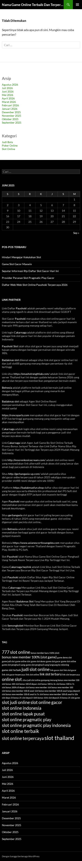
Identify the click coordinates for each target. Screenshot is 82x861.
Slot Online (8, 149)
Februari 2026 (10, 105)
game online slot (22, 661)
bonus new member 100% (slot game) (29, 657)
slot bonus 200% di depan (13, 687)
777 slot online (16, 652)
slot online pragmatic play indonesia (36, 725)
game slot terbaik (11, 670)
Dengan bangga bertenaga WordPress (20, 856)
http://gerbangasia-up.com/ (24, 473)
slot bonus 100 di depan (26, 684)
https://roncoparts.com (15, 415)
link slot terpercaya (71, 674)
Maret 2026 (9, 101)
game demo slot (64, 657)
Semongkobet (15, 625)
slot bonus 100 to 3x (47, 684)
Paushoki (21, 308)
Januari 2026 (9, 108)
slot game (75, 697)
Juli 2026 (7, 88)
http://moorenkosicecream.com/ (26, 460)
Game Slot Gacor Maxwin (17, 264)
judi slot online (36, 669)
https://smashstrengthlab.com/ (32, 373)
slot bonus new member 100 (60, 687)
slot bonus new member (36, 687)
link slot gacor (70, 670)
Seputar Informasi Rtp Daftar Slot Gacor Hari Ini (30, 271)
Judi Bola (7, 142)
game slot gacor (53, 661)
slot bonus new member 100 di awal (18, 691)
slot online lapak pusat (23, 713)
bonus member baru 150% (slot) (45, 653)
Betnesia (7, 387)
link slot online (32, 674)
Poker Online (10, 145)
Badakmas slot (10, 360)
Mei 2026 (7, 95)
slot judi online (16, 702)
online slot (12, 679)
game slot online (68, 661)
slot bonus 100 (8, 684)
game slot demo (38, 661)
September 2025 (11, 122)
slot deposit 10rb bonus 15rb (35, 697)
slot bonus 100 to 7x (65, 684)
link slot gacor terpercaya (13, 674)
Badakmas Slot (25, 601)
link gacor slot (56, 670)
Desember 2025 (11, 112)
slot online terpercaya (23, 738)
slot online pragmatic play (26, 719)
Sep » (76, 232)
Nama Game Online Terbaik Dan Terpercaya (33, 4)
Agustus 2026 (10, 84)
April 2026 (8, 98)
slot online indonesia (21, 708)
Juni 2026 (8, 91)
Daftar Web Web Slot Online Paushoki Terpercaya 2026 (35, 284)
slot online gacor (46, 702)
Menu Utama (77, 4)
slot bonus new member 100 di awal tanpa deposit (57, 691)
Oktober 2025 (10, 119)
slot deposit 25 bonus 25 (59, 697)
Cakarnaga (20, 332)
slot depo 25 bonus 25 (12, 697)
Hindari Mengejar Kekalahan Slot (21, 257)
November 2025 (11, 115)
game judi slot (8, 661)
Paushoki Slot (10, 346)
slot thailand (59, 737)
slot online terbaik (20, 731)
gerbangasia (15, 515)
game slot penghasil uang (13, 665)
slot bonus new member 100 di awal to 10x (59, 694)
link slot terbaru (51, 674)
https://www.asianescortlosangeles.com (36, 542)
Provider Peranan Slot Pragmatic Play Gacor (28, 277)
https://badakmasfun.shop (28, 487)
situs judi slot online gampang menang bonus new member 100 (51, 680)
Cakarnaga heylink (20, 567)
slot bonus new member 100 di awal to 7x (20, 694)
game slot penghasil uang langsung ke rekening (47, 665)
